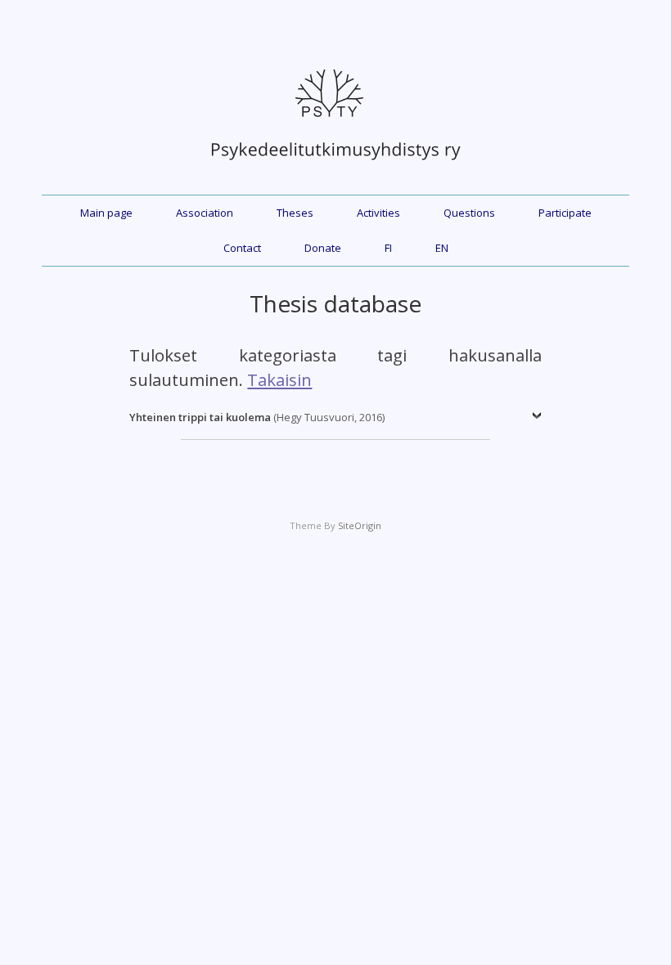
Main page (106, 212)
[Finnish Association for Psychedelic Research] (335, 168)
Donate (322, 247)
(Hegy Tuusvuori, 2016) (257, 417)
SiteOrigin (359, 525)
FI (388, 247)
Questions (469, 212)
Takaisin (279, 379)
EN (441, 247)
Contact (242, 247)
